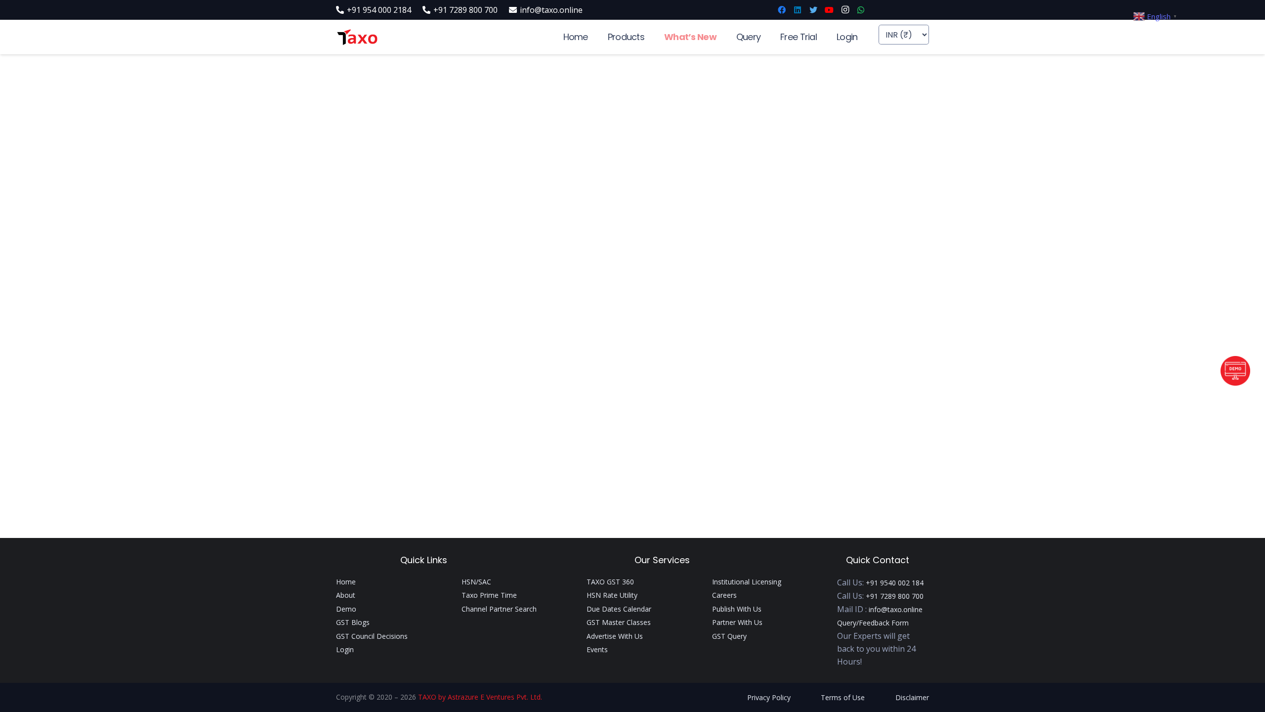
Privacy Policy (769, 697)
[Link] (357, 37)
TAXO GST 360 (610, 581)
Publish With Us (736, 609)
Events (597, 649)
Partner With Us (737, 622)
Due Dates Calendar (619, 609)
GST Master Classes (619, 622)
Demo (346, 609)
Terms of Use (843, 697)
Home (346, 581)
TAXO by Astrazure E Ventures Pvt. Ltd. (480, 697)
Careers (724, 595)
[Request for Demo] (1235, 382)
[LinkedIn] (797, 10)
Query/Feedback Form (873, 622)
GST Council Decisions (372, 636)
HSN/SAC (476, 581)
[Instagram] (845, 10)
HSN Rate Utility (612, 595)
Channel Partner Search (499, 609)
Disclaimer (912, 697)
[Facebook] (782, 10)
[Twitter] (813, 10)
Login (345, 649)
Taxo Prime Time (489, 595)
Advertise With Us (615, 636)
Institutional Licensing (746, 581)
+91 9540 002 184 (895, 582)
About (345, 595)
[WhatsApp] (861, 10)
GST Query (729, 636)
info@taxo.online (896, 609)
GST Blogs (353, 622)
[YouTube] (829, 10)
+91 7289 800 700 (895, 596)
